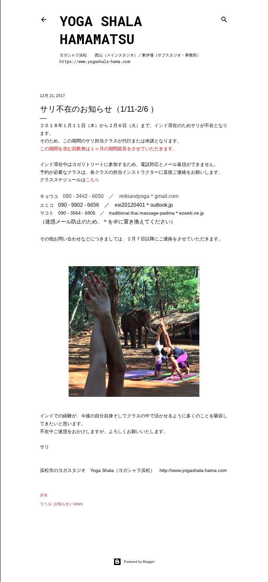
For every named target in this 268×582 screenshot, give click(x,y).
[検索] (224, 18)
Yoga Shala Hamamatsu (100, 30)
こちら (92, 179)
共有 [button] (44, 495)
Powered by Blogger (139, 561)
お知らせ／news (68, 504)
